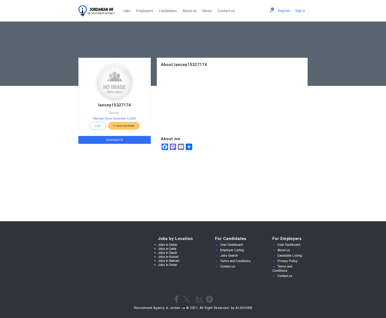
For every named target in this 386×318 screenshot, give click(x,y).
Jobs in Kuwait (168, 257)
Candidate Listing (289, 255)
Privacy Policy (287, 261)
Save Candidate (125, 125)
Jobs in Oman (167, 265)
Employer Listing (232, 250)
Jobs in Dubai (167, 245)
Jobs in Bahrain (168, 261)
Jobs (126, 11)
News (207, 11)
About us (190, 11)
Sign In (300, 11)
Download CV (114, 139)
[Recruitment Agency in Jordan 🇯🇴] (99, 10)
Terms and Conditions (235, 261)
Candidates (168, 11)
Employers (144, 11)
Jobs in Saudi (167, 253)
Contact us (226, 11)
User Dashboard (231, 245)
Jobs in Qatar (167, 249)
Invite (98, 125)
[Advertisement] (232, 102)
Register (284, 11)
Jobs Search (229, 255)
